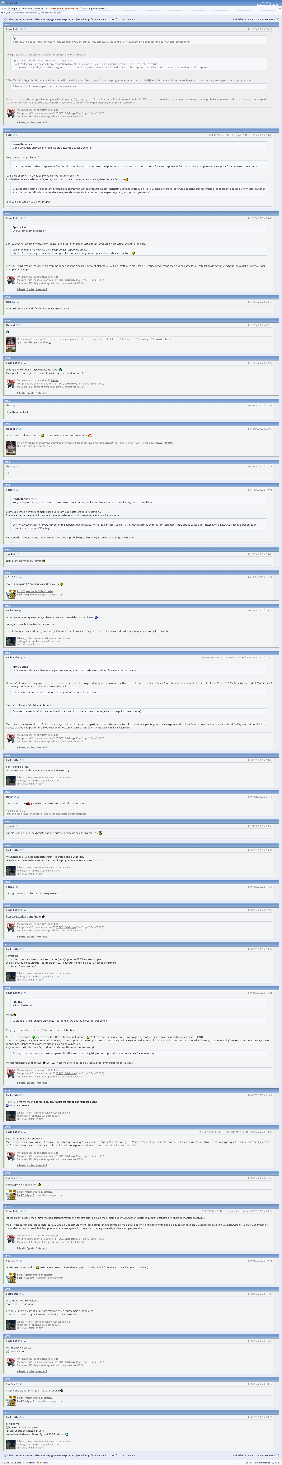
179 (8, 1379)
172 (8, 1090)
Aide (6, 1462)
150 (8, 24)
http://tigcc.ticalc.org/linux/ (23, 916)
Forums (20, 1455)
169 (8, 905)
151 (8, 130)
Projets (76, 1455)
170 (8, 944)
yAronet (265, 1462)
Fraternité (41, 122)
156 (8, 401)
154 (8, 320)
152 (8, 213)
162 (8, 606)
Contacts (30, 1462)
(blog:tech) (46, 591)
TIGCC (59, 113)
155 (8, 358)
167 (8, 845)
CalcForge (70, 113)
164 (8, 755)
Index (10, 1455)
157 (8, 424)
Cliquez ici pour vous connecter (27, 8)
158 (8, 462)
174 (8, 1173)
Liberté (21, 122)
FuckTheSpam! (25, 594)
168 (8, 882)
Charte (17, 1462)
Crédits (44, 1462)
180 (8, 1412)
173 (8, 1127)
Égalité (30, 122)
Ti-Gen (55, 110)
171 (8, 988)
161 (8, 572)
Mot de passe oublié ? (94, 8)
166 (8, 821)
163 (8, 653)
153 (8, 297)
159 (8, 485)
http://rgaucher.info (28, 591)
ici (50, 342)
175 (8, 1206)
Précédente (239, 19)
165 (8, 792)
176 (8, 1256)
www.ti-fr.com (164, 339)
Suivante (270, 19)
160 (8, 549)
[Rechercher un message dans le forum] (280, 8)
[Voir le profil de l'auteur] (25, 29)
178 (8, 1336)
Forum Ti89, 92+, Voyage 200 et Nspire (48, 1455)
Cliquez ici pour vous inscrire (63, 8)
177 (8, 1289)
